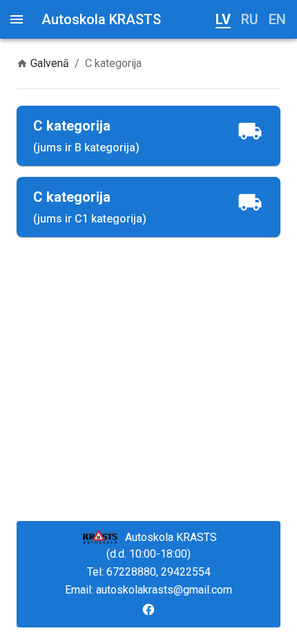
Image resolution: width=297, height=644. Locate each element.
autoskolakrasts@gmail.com (164, 589)
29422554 (186, 571)
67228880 (131, 571)
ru (249, 19)
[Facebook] (148, 609)
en (277, 19)
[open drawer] (16, 19)
